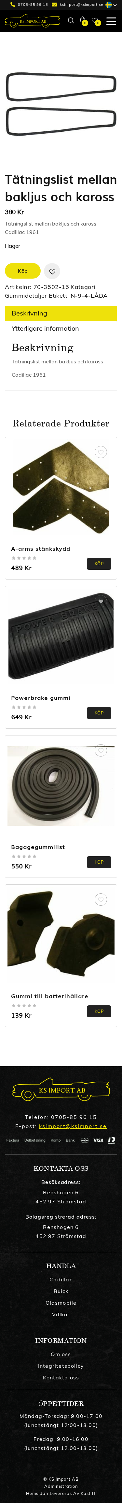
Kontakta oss (61, 1377)
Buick (61, 1291)
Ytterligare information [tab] (45, 328)
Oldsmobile (61, 1302)
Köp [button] (99, 712)
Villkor (61, 1314)
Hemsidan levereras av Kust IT (61, 1493)
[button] (52, 271)
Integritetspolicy (61, 1366)
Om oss (61, 1354)
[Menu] (109, 20)
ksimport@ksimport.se (81, 4)
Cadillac (61, 1279)
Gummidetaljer (26, 295)
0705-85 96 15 (33, 4)
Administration (61, 1486)
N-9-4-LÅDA (89, 295)
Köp (23, 271)
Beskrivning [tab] (29, 313)
